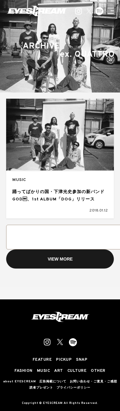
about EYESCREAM (19, 381)
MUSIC (19, 180)
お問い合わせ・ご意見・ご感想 (93, 381)
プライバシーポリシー (73, 387)
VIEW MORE (60, 259)
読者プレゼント (41, 387)
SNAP (81, 360)
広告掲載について (52, 381)
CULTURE (77, 371)
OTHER (98, 371)
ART (58, 371)
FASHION (23, 371)
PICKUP (64, 360)
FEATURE (42, 360)
